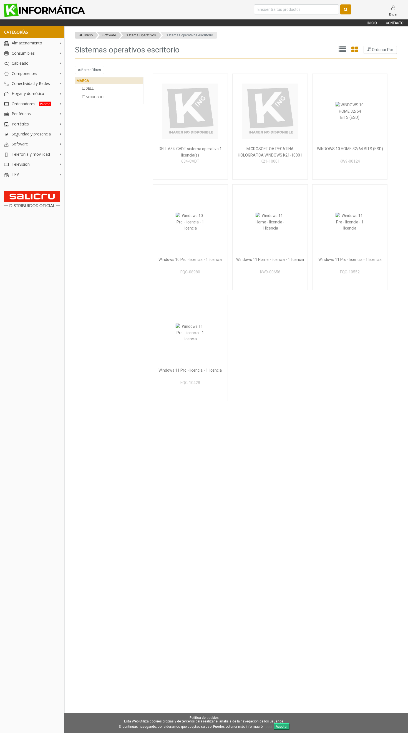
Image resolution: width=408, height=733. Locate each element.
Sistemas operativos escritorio (189, 35)
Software (19, 144)
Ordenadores (30, 103)
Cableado (20, 63)
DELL (89, 88)
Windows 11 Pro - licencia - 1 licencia (350, 259)
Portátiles (20, 124)
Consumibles (23, 53)
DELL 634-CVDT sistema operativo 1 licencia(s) (190, 152)
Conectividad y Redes (30, 83)
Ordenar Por (382, 49)
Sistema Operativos (141, 35)
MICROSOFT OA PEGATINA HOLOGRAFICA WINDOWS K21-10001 (270, 152)
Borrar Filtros (90, 70)
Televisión (20, 164)
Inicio (372, 23)
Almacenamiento (26, 43)
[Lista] (342, 50)
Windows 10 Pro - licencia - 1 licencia (190, 259)
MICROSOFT (95, 97)
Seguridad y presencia (31, 134)
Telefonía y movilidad (30, 154)
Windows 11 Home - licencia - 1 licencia (270, 259)
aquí (268, 727)
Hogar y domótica (27, 93)
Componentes (24, 73)
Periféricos (21, 113)
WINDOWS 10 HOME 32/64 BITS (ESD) (350, 149)
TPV (15, 174)
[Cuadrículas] (354, 50)
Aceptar (282, 727)
